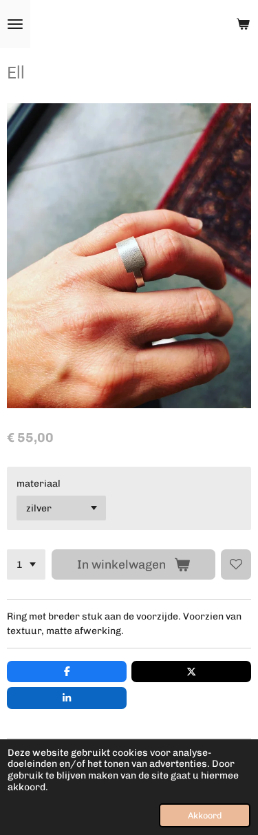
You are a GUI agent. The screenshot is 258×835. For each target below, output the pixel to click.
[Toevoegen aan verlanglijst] (236, 564)
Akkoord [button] (205, 815)
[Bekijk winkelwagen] (243, 24)
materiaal (39, 483)
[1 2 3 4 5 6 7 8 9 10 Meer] (26, 564)
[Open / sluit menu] (15, 24)
